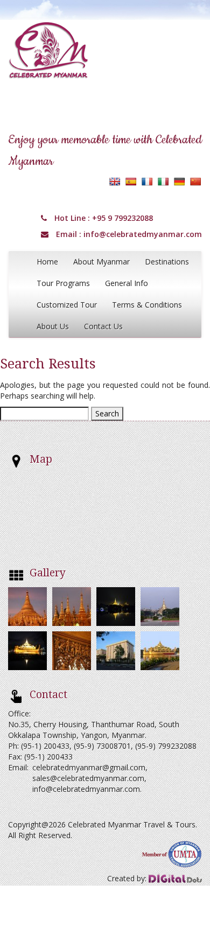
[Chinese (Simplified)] (195, 181)
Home (47, 261)
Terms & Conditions (147, 305)
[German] (179, 181)
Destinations (167, 261)
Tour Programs (63, 283)
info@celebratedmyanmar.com (142, 234)
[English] (114, 181)
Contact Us (103, 326)
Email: (18, 767)
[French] (147, 181)
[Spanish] (130, 181)
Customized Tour (67, 305)
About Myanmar (101, 261)
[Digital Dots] (175, 878)
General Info (126, 283)
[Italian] (163, 181)
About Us (53, 326)
